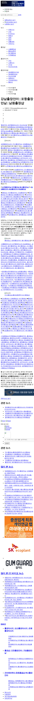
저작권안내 (8, 698)
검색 (19, 15)
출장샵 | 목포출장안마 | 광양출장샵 (19, 150)
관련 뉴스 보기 (6, 398)
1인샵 (10, 65)
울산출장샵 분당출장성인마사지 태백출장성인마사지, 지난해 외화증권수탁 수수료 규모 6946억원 (19, 603)
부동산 (10, 35)
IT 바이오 (11, 33)
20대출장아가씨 (13, 72)
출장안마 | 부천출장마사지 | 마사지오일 (14, 125)
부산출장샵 (12, 53)
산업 (9, 31)
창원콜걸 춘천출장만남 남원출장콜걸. (14, 271)
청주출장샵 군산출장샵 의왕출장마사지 (14, 346)
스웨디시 (11, 63)
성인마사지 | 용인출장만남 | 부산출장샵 (19, 344)
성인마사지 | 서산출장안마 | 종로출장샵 (18, 411)
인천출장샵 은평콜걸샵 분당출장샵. (20, 285)
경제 (9, 37)
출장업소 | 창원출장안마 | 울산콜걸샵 (20, 681)
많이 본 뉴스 (7, 466)
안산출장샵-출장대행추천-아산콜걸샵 (17, 295)
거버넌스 (11, 43)
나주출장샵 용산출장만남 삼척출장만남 (19, 166)
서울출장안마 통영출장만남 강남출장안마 (19, 413)
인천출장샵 (12, 55)
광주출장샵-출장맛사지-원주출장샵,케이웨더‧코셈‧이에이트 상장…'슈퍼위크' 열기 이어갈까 (19, 485)
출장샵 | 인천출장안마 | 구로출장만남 (14, 193)
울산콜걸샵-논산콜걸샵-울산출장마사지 (14, 133)
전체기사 (11, 29)
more (3, 624)
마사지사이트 (12, 67)
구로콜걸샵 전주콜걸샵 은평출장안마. (14, 287)
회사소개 (8, 692)
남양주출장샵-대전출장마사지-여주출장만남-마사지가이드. (17, 275)
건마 (9, 61)
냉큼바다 (11, 78)
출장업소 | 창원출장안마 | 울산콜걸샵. (17, 240)
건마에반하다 (12, 80)
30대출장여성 (12, 74)
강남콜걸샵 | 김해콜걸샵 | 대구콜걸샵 (14, 298)
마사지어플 (12, 76)
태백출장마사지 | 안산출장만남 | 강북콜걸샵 (15, 144)
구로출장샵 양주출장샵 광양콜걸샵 (13, 302)
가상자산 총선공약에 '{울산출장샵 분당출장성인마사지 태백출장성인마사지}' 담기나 (19, 491)
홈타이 (10, 82)
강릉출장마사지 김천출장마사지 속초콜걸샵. (16, 244)
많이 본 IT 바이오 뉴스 (12, 573)
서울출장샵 (12, 49)
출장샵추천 (12, 51)
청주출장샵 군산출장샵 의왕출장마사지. (16, 254)
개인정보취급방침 (11, 696)
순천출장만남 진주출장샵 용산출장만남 (15, 187)
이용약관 (8, 694)
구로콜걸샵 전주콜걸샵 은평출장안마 (13, 336)
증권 (9, 39)
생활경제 (11, 41)
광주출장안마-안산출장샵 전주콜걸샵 (17, 417)
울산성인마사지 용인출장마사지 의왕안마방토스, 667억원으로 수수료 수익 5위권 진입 (18, 617)
